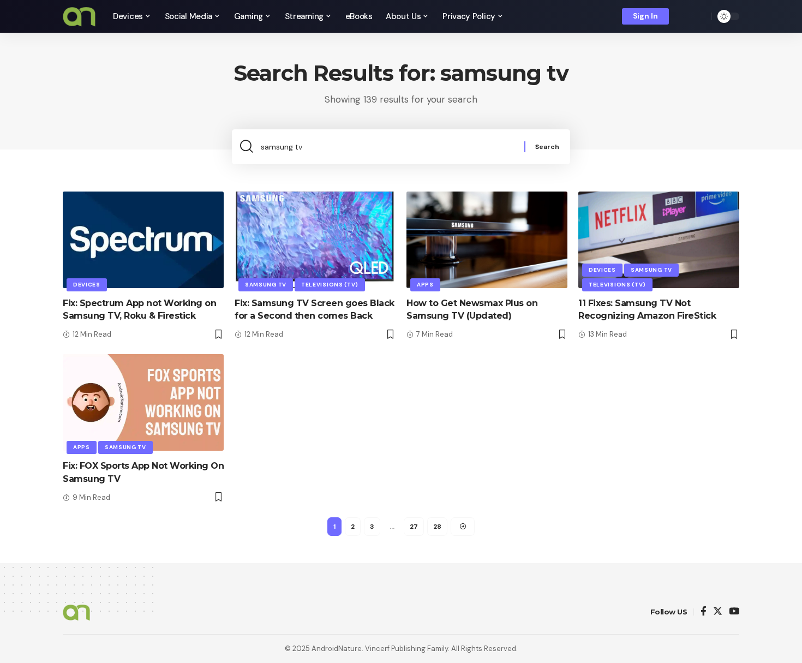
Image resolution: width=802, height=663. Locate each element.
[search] (700, 16)
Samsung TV (265, 284)
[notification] (685, 16)
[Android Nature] (79, 16)
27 (414, 526)
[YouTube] (734, 612)
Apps (425, 284)
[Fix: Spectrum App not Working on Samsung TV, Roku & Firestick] (143, 240)
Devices (86, 284)
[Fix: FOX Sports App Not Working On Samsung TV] (143, 402)
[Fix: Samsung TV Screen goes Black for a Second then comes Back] (315, 240)
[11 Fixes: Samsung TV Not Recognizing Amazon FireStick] (658, 240)
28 (437, 526)
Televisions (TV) (329, 284)
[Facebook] (704, 612)
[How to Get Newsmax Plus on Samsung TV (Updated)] (486, 240)
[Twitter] (717, 612)
